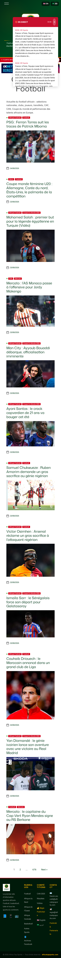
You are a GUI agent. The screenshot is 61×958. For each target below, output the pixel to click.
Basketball (28, 924)
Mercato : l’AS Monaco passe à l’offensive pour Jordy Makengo (29, 287)
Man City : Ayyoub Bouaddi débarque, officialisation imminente (28, 352)
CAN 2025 (41, 894)
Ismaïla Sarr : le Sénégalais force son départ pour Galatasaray (28, 602)
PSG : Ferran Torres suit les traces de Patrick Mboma (27, 124)
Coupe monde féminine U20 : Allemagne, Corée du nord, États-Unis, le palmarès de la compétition (29, 189)
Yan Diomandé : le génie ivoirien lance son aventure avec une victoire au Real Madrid (27, 746)
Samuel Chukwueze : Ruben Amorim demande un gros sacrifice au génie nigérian (28, 471)
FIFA (10, 279)
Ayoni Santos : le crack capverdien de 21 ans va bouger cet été (25, 412)
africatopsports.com (50, 955)
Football (26, 118)
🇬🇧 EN (45, 4)
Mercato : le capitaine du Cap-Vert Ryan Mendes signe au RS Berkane (29, 815)
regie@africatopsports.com (54, 915)
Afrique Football (15, 118)
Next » (44, 869)
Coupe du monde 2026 (31, 213)
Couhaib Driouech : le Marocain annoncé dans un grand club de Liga (28, 662)
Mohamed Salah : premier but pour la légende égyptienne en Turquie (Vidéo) (30, 221)
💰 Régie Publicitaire (41, 911)
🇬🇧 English (41, 920)
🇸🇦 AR (54, 4)
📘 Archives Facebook (28, 940)
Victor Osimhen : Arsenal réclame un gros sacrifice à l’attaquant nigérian (27, 535)
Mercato (18, 279)
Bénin (11, 179)
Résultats (40, 898)
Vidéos (39, 903)
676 (34, 869)
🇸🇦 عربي (40, 925)
